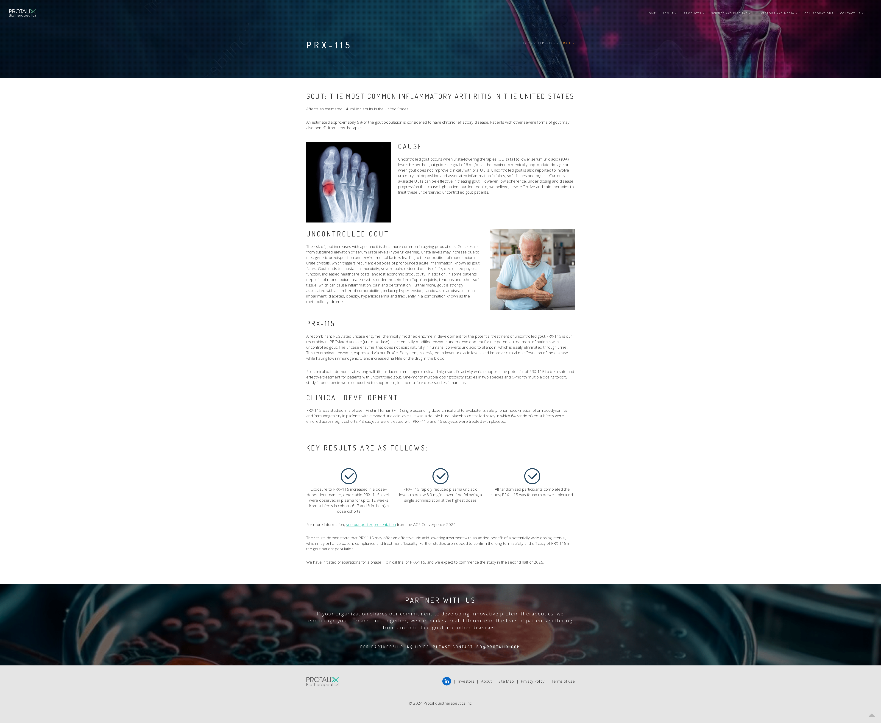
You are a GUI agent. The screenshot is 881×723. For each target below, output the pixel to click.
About (669, 13)
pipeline (547, 42)
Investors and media (776, 13)
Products (693, 13)
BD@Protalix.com (499, 647)
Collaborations (818, 13)
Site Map (506, 681)
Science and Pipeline (730, 13)
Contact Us (851, 13)
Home (651, 13)
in (446, 679)
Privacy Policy (532, 681)
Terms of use (563, 681)
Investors (466, 681)
